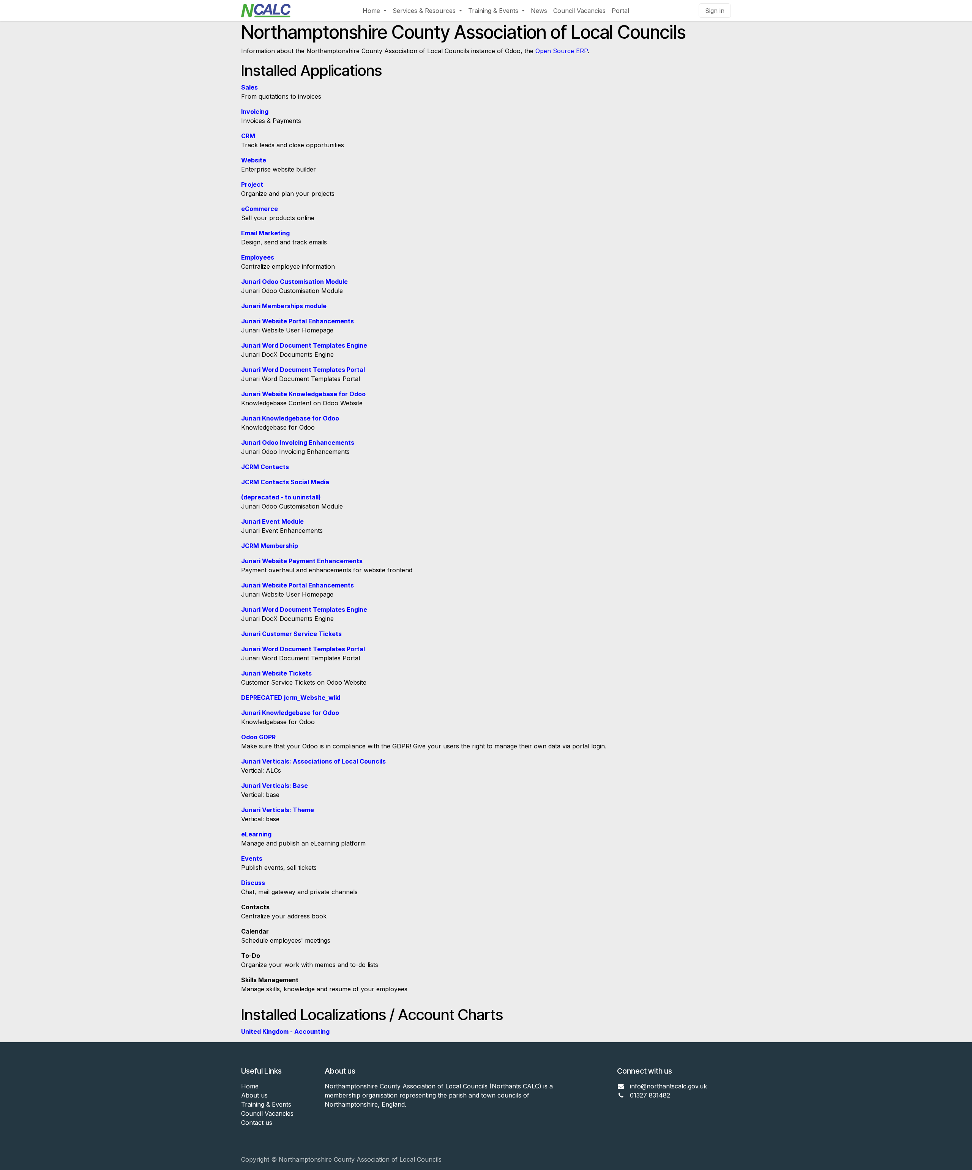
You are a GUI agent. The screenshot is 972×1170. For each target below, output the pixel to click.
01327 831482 (651, 1095)
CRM (248, 136)
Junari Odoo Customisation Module (294, 281)
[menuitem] (375, 10)
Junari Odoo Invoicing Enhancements (297, 442)
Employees (257, 257)
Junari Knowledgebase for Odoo (290, 418)
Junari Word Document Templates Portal (303, 369)
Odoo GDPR (258, 737)
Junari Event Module (272, 521)
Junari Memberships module (284, 306)
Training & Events (266, 1104)
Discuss (253, 883)
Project (252, 184)
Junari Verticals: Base (274, 785)
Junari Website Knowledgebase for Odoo (303, 394)
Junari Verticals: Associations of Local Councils (313, 761)
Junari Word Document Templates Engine (304, 345)
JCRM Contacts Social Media (285, 482)
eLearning (256, 834)
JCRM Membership (269, 546)
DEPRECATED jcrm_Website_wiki (290, 697)
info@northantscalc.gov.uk (668, 1086)
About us (254, 1095)
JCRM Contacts (265, 467)
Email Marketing (265, 233)
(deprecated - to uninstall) (281, 497)
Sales (249, 87)
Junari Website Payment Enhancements (302, 561)
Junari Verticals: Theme (277, 810)
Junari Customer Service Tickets (291, 634)
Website (253, 160)
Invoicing (254, 111)
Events (251, 858)
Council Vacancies (267, 1113)
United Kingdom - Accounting (285, 1031)
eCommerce (259, 209)
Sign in (714, 10)
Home (250, 1086)
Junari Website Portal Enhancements (297, 321)
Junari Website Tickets (276, 673)
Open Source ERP (561, 51)
